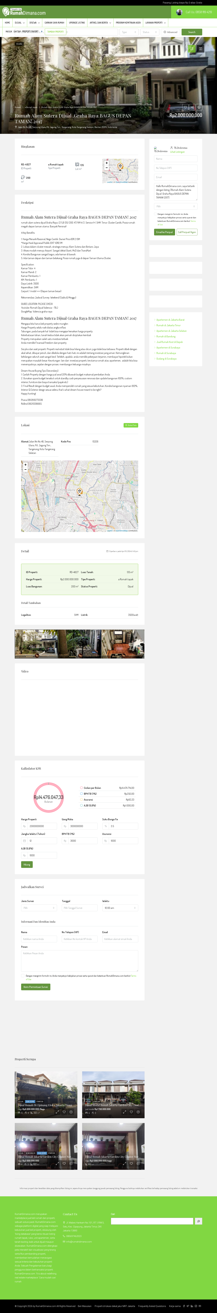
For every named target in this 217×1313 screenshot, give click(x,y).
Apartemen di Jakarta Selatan (171, 330)
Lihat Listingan (177, 151)
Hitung (27, 864)
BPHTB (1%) (68, 833)
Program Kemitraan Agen (128, 22)
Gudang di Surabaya (166, 358)
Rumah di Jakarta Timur (168, 325)
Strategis (40, 1102)
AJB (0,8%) (27, 848)
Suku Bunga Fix (110, 819)
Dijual (18, 22)
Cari (113, 1214)
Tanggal (66, 901)
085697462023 (73, 1236)
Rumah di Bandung (166, 336)
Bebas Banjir (31, 1153)
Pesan (24, 946)
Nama (24, 932)
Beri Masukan (85, 1306)
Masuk (9, 31)
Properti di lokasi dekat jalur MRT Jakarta (115, 1306)
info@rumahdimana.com (79, 1241)
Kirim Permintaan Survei (36, 987)
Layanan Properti (154, 22)
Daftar (17, 31)
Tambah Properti (55, 31)
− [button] (107, 168)
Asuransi (106, 833)
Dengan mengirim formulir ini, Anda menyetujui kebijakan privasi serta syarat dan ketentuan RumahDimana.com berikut (81, 977)
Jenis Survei (27, 901)
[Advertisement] (80, 1029)
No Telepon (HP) (70, 932)
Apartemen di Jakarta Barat (170, 319)
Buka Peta (132, 425)
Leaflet (109, 182)
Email (105, 932)
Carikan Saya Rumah (54, 22)
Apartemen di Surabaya (168, 347)
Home (7, 22)
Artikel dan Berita (99, 22)
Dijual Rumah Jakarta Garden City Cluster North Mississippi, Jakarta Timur (61, 1156)
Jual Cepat (30, 1102)
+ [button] (107, 163)
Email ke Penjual (164, 232)
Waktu (105, 901)
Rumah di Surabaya (166, 353)
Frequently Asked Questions (152, 1306)
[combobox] (39, 908)
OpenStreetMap (121, 182)
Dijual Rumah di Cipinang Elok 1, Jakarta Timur (45, 1105)
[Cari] (198, 1221)
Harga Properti (29, 819)
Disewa (33, 22)
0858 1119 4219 (204, 12)
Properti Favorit (32, 31)
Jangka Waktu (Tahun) (33, 833)
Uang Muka (67, 819)
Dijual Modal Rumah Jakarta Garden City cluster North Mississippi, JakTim (128, 1105)
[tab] (192, 49)
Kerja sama (175, 1306)
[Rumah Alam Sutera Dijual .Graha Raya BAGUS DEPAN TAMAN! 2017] (120, 166)
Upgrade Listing (77, 22)
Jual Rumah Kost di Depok (169, 342)
